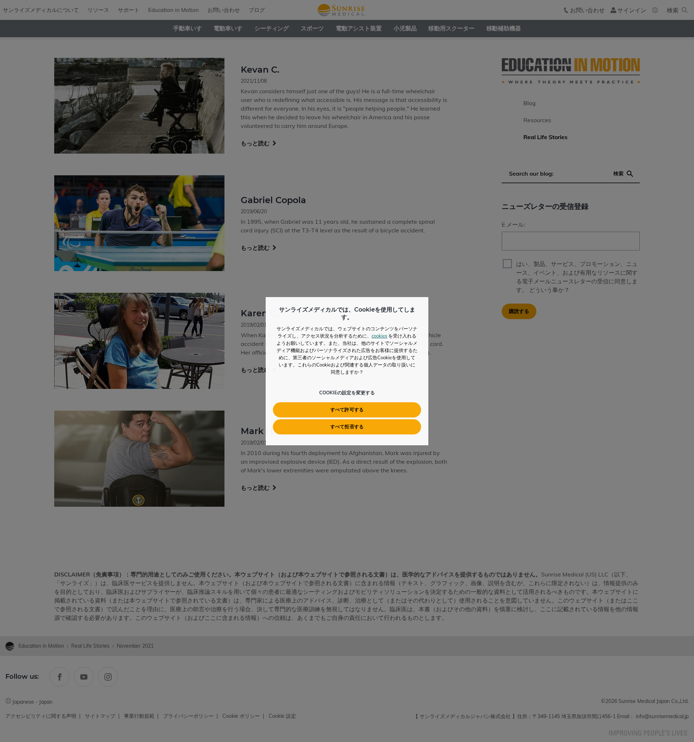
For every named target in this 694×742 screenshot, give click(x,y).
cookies (379, 336)
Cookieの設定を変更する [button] (347, 392)
